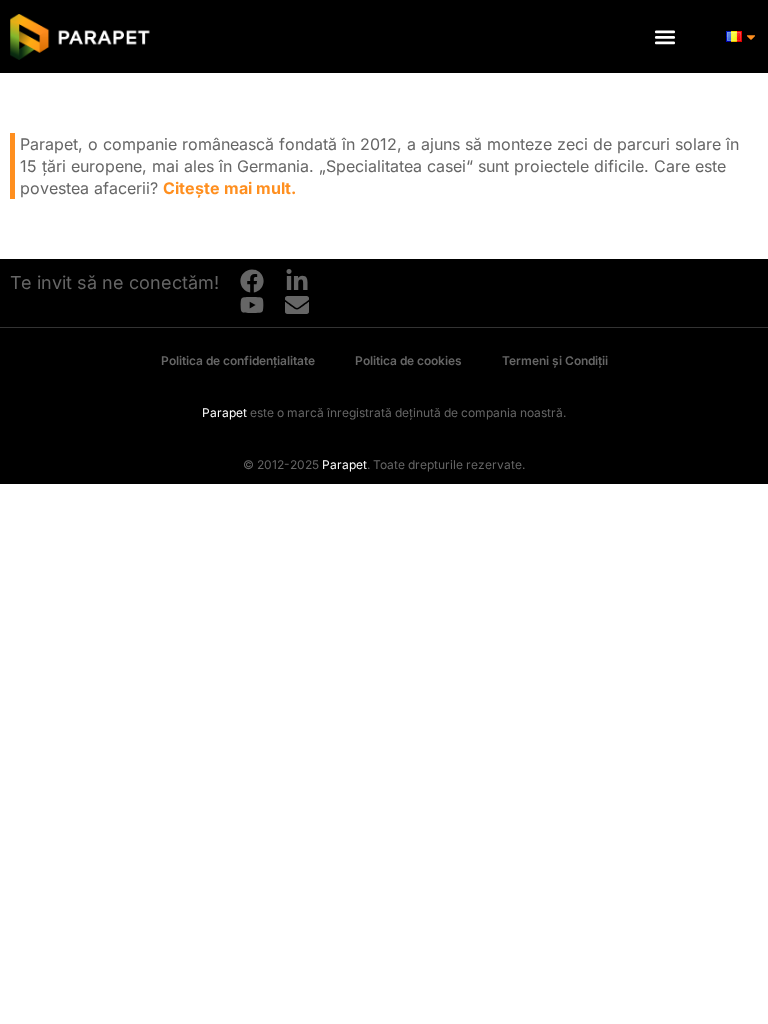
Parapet (224, 412)
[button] (664, 36)
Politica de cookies (408, 360)
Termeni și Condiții (555, 360)
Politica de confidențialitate (238, 360)
